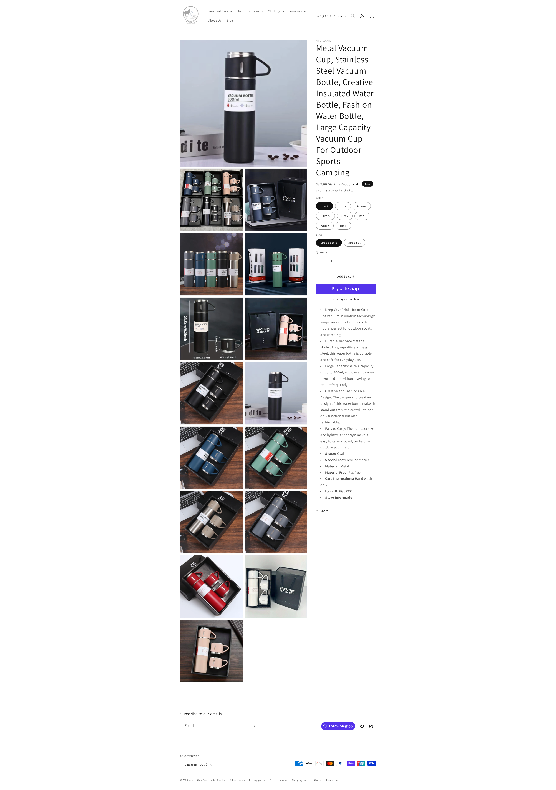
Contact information (326, 780)
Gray (344, 216)
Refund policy (237, 780)
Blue (343, 206)
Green (361, 206)
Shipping (321, 190)
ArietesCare (195, 780)
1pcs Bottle (329, 243)
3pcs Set (354, 243)
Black (325, 206)
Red (362, 216)
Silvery (325, 216)
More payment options (346, 299)
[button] (220, 11)
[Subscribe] (253, 726)
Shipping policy (301, 780)
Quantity (321, 252)
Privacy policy (257, 780)
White (325, 226)
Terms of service (279, 780)
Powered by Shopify (214, 780)
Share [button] (324, 511)
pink (343, 226)
